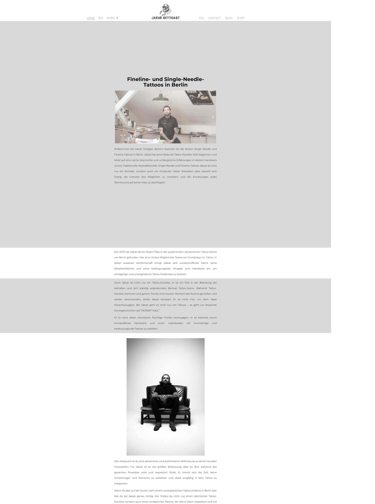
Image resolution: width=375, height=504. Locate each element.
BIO (100, 18)
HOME (91, 18)
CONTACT (214, 18)
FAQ (201, 18)
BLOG (228, 18)
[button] (118, 117)
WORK (110, 18)
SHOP (240, 18)
